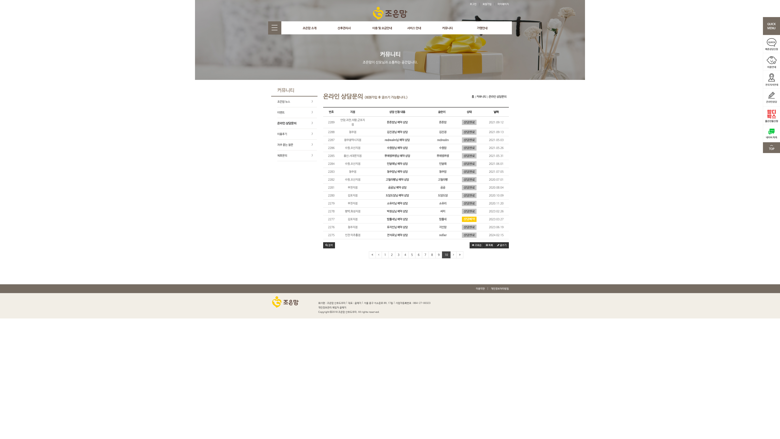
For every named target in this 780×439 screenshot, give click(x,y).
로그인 (473, 4)
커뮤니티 (447, 28)
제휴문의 (282, 155)
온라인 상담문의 (286, 123)
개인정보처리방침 (500, 288)
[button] (329, 245)
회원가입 (487, 4)
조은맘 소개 (309, 28)
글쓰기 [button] (503, 245)
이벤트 (281, 112)
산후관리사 (344, 28)
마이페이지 (503, 4)
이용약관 (480, 288)
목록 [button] (490, 245)
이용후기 (282, 134)
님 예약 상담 (397, 122)
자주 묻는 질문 (285, 145)
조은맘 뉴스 (283, 101)
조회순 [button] (478, 245)
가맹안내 (482, 28)
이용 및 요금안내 (382, 28)
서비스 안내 (414, 28)
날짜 (496, 112)
